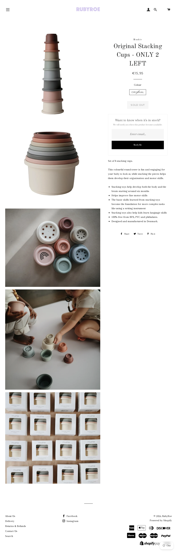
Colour (137, 84)
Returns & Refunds (15, 526)
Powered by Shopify (161, 520)
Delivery (9, 521)
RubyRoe (167, 516)
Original (137, 92)
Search (9, 536)
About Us (10, 516)
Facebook (71, 516)
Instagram (72, 521)
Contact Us (11, 531)
